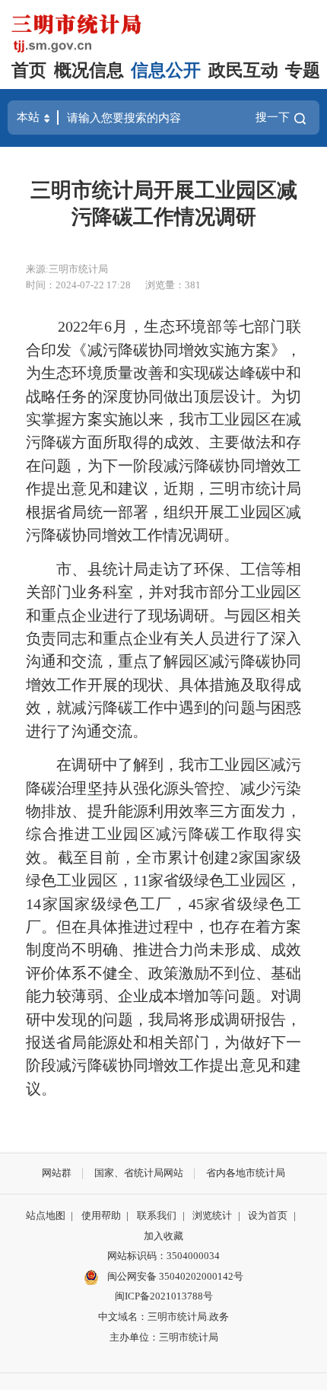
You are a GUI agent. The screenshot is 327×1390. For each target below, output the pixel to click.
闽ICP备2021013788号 (164, 1296)
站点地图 (45, 1215)
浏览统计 (212, 1215)
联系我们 (156, 1215)
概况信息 (89, 70)
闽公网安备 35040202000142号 (174, 1276)
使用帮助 (101, 1215)
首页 (28, 70)
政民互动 (243, 70)
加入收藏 (163, 1236)
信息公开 (166, 70)
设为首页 (267, 1215)
